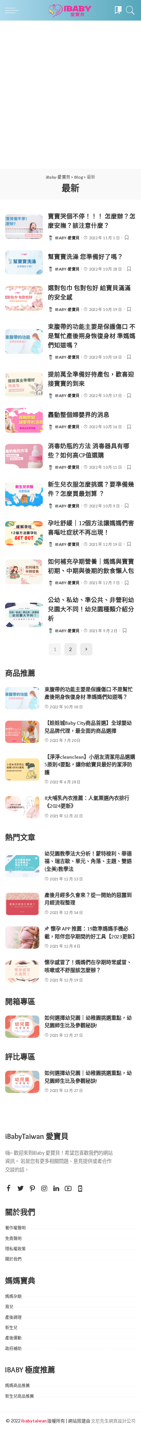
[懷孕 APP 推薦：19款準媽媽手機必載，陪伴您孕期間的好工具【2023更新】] (22, 937)
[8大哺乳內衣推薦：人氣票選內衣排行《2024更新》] (22, 807)
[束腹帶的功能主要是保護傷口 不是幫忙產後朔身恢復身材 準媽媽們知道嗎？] (24, 341)
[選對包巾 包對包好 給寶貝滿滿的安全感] (24, 298)
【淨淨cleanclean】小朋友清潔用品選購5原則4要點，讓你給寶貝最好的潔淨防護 (89, 765)
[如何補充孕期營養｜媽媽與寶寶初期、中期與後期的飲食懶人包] (24, 572)
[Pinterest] (32, 1188)
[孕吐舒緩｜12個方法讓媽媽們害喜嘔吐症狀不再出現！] (24, 533)
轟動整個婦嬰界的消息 (79, 414)
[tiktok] (80, 1188)
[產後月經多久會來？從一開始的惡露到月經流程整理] (22, 904)
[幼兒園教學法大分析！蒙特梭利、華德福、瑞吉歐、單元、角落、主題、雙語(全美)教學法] (22, 866)
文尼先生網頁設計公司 (113, 1420)
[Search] (128, 10)
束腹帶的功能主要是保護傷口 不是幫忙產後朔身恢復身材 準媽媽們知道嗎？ (92, 336)
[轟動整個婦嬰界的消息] (24, 420)
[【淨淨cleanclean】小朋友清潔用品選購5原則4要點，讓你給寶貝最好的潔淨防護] (22, 769)
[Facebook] (8, 1188)
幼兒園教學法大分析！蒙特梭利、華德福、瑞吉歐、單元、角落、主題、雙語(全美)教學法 (88, 861)
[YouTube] (68, 1188)
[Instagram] (44, 1188)
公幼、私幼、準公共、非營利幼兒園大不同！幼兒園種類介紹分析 (91, 609)
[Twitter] (20, 1188)
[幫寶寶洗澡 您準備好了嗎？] (24, 262)
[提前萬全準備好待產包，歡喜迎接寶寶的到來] (24, 384)
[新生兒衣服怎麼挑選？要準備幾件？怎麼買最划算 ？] (24, 494)
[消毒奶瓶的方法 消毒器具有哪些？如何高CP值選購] (24, 456)
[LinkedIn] (56, 1188)
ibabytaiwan (34, 1420)
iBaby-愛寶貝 (67, 238)
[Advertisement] (70, 94)
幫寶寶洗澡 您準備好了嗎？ (85, 256)
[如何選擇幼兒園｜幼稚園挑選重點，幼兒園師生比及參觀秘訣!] (22, 1027)
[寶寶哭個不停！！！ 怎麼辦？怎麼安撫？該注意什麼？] (24, 226)
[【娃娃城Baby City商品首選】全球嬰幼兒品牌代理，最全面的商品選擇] (22, 732)
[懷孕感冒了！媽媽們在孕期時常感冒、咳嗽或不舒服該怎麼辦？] (22, 971)
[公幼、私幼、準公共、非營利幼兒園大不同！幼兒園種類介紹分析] (24, 615)
